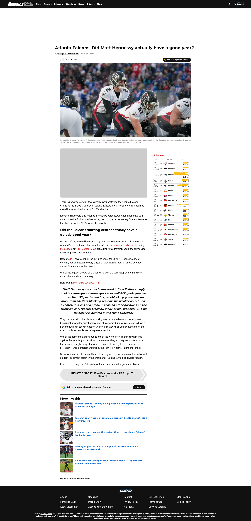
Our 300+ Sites (156, 497)
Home (63, 478)
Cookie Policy (184, 501)
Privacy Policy (131, 501)
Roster (81, 4)
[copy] (76, 59)
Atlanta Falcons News (79, 478)
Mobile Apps (183, 497)
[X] (235, 4)
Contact (128, 497)
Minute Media (46, 514)
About (63, 497)
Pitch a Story (94, 501)
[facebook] (229, 4)
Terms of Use (155, 501)
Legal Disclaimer (69, 506)
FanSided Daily (68, 501)
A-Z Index (129, 506)
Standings (71, 4)
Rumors (48, 4)
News (38, 4)
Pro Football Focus (86, 249)
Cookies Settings (157, 506)
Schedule (58, 4)
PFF (72, 259)
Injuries (90, 4)
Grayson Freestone (68, 53)
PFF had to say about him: (86, 282)
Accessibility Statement (100, 506)
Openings (93, 497)
